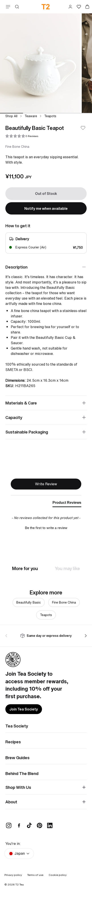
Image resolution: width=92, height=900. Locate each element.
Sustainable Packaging (26, 432)
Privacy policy (13, 875)
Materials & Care (21, 403)
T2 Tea (19, 884)
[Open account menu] (70, 6)
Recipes (13, 742)
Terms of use (35, 875)
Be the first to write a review (46, 527)
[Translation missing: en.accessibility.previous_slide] (7, 635)
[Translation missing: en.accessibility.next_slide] (84, 635)
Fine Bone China (64, 602)
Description (16, 267)
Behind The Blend (21, 773)
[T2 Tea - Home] (46, 6)
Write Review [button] (46, 484)
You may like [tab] (67, 568)
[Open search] (17, 6)
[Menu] (7, 6)
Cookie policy (58, 875)
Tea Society (16, 726)
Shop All (11, 116)
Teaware (31, 116)
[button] (21, 136)
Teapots (50, 116)
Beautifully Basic (28, 602)
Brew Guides (17, 757)
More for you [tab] (25, 568)
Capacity (13, 417)
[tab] (66, 503)
